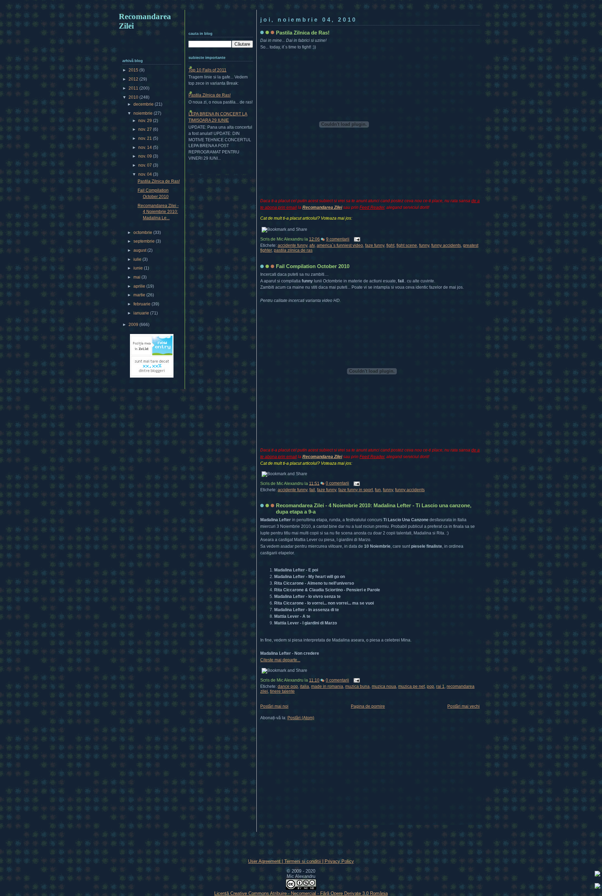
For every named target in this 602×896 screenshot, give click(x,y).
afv (312, 245)
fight (390, 245)
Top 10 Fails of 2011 (207, 70)
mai (137, 277)
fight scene (406, 245)
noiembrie (143, 113)
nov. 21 (145, 138)
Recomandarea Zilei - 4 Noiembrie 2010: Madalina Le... (158, 211)
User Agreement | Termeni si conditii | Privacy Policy (301, 861)
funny (424, 245)
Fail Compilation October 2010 (312, 266)
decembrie (144, 104)
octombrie (143, 232)
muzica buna (357, 686)
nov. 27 (145, 129)
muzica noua (384, 686)
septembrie (144, 241)
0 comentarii (337, 483)
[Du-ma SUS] (597, 875)
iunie (138, 268)
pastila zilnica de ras (293, 250)
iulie (137, 259)
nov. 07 (145, 165)
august (140, 250)
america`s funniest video (340, 245)
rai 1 (440, 686)
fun (378, 489)
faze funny (374, 245)
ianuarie (141, 313)
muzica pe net (411, 686)
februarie (142, 304)
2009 (134, 324)
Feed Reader (372, 207)
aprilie (139, 286)
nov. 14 (145, 147)
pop (430, 686)
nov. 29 (145, 120)
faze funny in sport (355, 489)
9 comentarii (337, 239)
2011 (134, 88)
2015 (134, 70)
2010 (134, 97)
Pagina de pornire (368, 706)
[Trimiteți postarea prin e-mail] (356, 239)
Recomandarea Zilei (322, 207)
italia (304, 686)
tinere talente (282, 691)
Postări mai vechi (463, 706)
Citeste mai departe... (280, 660)
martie (139, 295)
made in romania (327, 686)
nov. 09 (145, 156)
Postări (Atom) (300, 717)
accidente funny (292, 245)
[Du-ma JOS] (597, 887)
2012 (134, 79)
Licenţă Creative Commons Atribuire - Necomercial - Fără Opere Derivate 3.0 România (301, 893)
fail (312, 489)
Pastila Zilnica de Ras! (303, 33)
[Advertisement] (301, 6)
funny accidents (446, 245)
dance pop (288, 686)
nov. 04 (145, 174)
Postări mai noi (274, 706)
